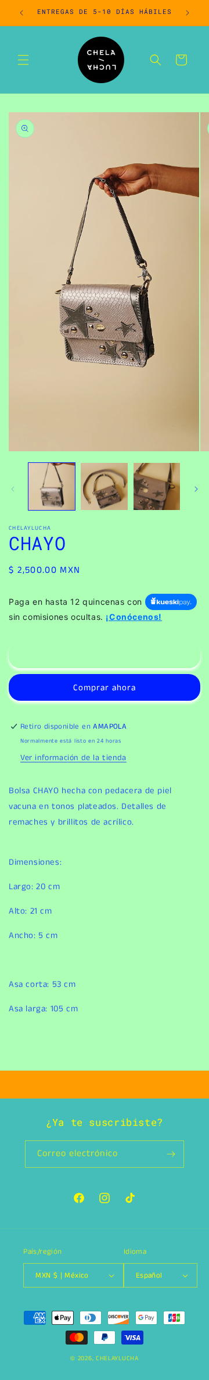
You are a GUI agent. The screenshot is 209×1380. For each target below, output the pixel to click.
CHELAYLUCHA (117, 1358)
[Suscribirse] (170, 1154)
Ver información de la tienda (73, 758)
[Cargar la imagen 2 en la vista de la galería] (104, 486)
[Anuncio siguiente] (187, 13)
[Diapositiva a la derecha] (196, 489)
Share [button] (32, 1043)
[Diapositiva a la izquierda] (13, 489)
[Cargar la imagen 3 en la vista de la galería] (157, 486)
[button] (23, 60)
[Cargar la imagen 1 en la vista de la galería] (51, 486)
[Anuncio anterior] (21, 13)
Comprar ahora (104, 688)
